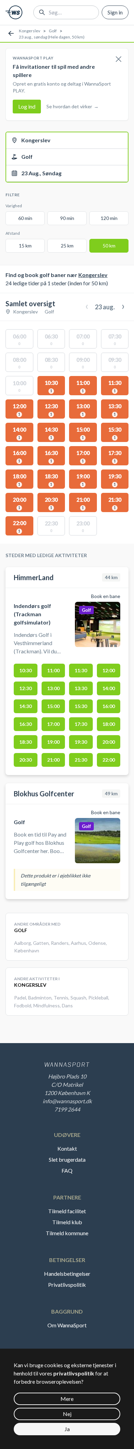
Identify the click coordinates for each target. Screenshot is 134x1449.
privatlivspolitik (73, 1373)
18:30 (25, 742)
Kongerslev (29, 30)
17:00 (53, 724)
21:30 (81, 760)
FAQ (67, 1170)
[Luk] (118, 59)
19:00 (53, 742)
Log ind (26, 106)
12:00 (108, 670)
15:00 (53, 706)
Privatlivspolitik (67, 1284)
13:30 (81, 688)
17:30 (81, 724)
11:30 (81, 670)
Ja (67, 1429)
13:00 (53, 688)
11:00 (53, 670)
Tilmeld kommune (67, 1233)
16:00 (108, 706)
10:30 (25, 670)
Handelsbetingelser (67, 1273)
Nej (67, 1414)
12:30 (25, 688)
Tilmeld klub (67, 1222)
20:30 (25, 760)
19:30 (81, 742)
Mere (67, 1398)
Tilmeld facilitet (67, 1211)
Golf (53, 30)
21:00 (53, 760)
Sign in (115, 12)
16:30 (25, 724)
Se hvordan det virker (72, 106)
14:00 (108, 688)
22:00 (108, 760)
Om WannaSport (67, 1325)
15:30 (81, 706)
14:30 (25, 706)
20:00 (108, 742)
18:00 (108, 724)
